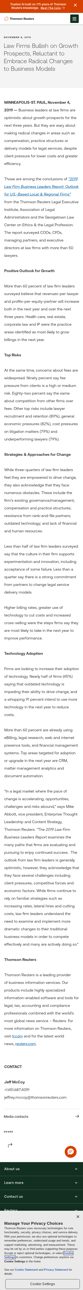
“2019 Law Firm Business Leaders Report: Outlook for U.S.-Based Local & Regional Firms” (41, 186)
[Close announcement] (75, 5)
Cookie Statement (27, 1269)
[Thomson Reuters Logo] (20, 19)
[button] (41, 1169)
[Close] (78, 1216)
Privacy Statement (56, 1269)
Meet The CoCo (51, 8)
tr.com (17, 1036)
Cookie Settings (42, 1284)
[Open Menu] (74, 18)
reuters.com (25, 1043)
